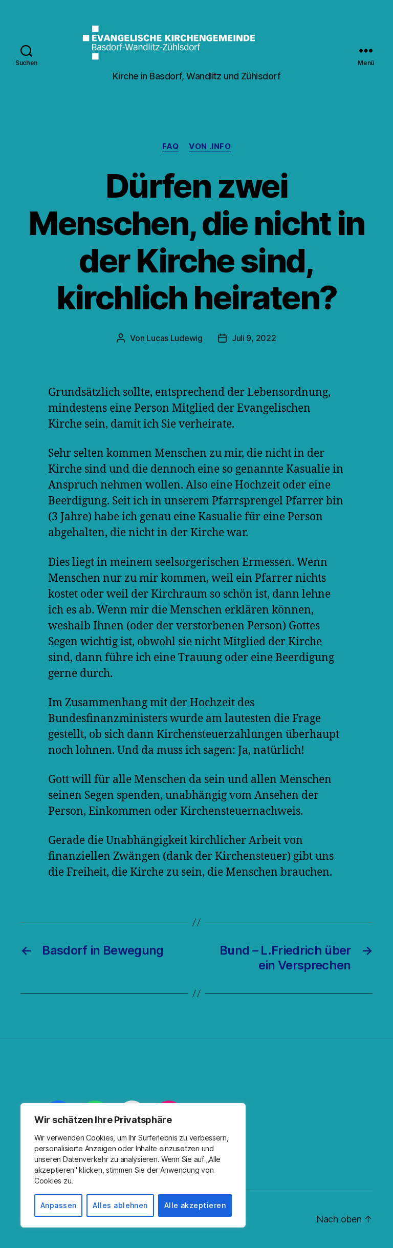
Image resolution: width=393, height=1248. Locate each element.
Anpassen (58, 1205)
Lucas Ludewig (174, 338)
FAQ (170, 146)
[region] (133, 1165)
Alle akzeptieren (195, 1205)
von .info (210, 146)
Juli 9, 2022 (254, 338)
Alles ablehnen (120, 1205)
